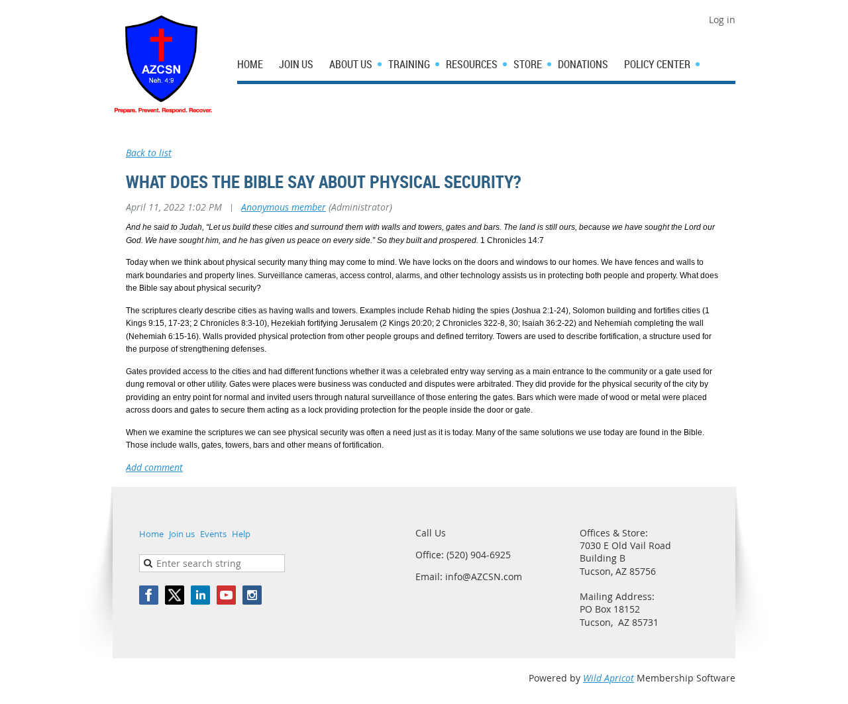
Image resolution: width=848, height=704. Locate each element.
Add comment (154, 467)
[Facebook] (148, 595)
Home (151, 534)
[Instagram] (252, 595)
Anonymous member (283, 207)
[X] (174, 595)
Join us (182, 534)
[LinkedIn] (200, 595)
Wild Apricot (608, 678)
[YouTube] (226, 595)
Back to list (149, 152)
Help (241, 534)
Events (213, 534)
